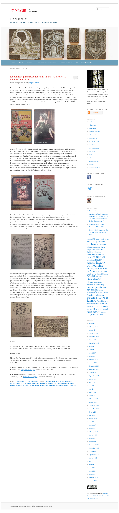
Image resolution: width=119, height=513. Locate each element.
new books (91, 289)
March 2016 (92, 395)
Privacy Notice (48, 506)
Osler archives (101, 292)
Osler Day (90, 295)
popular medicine (91, 303)
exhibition (99, 257)
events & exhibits (94, 131)
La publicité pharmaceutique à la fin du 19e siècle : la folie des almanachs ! (38, 78)
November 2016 (94, 369)
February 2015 (93, 432)
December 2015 (94, 405)
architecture (101, 241)
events (89, 257)
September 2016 (94, 376)
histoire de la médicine (48, 383)
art (100, 244)
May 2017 (92, 349)
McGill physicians (94, 280)
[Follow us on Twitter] (90, 191)
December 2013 (94, 445)
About (21, 63)
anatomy (94, 241)
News (90, 154)
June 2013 (92, 464)
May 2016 (92, 389)
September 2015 (94, 415)
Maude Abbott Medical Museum (97, 274)
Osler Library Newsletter (84, 63)
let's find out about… (95, 141)
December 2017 (94, 333)
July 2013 (92, 461)
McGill (91, 276)
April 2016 (92, 392)
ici (29, 104)
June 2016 (92, 386)
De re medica (18, 18)
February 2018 (93, 327)
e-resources (92, 128)
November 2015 (94, 409)
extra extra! (92, 135)
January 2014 (93, 441)
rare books (59, 385)
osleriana (91, 158)
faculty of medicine (95, 261)
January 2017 (93, 363)
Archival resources (66, 63)
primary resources (101, 303)
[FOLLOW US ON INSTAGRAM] (89, 202)
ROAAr (96, 311)
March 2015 (92, 428)
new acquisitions (94, 148)
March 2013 (92, 474)
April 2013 (92, 471)
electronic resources (95, 254)
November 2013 (94, 448)
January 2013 (93, 481)
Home (13, 63)
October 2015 (93, 412)
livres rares (44, 385)
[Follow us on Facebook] (89, 178)
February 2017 (93, 359)
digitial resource (98, 249)
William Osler (97, 314)
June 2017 (92, 346)
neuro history (98, 284)
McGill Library (39, 506)
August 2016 (93, 379)
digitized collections (94, 252)
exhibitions (91, 260)
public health (90, 306)
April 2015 (92, 425)
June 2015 (92, 422)
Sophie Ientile (34, 82)
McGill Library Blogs (16, 506)
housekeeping (93, 138)
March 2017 (92, 356)
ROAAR (91, 164)
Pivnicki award (102, 301)
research (90, 309)
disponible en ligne (28, 369)
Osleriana (97, 298)
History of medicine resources (46, 63)
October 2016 (93, 372)
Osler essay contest (96, 296)
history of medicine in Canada (97, 270)
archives (92, 244)
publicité (51, 385)
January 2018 (93, 330)
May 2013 (92, 468)
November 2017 (94, 336)
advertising (20, 383)
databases (97, 247)
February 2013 (93, 477)
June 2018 (92, 323)
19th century (56, 381)
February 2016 (93, 399)
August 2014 (93, 435)
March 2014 (92, 438)
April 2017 (92, 353)
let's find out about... (31, 381)
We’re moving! (93, 211)
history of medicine (17, 385)
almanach (35, 383)
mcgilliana (92, 145)
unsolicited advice (94, 168)
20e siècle (65, 381)
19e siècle (48, 381)
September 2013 (94, 454)
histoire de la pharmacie (65, 383)
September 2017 (94, 343)
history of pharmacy (32, 385)
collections (20, 381)
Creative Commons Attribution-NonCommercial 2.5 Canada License (98, 496)
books (91, 122)
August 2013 (93, 458)
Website (29, 63)
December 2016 (94, 366)
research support (94, 161)
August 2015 (93, 418)
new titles (92, 151)
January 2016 (93, 402)
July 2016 (92, 382)
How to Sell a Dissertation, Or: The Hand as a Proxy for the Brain (98, 232)
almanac (28, 383)
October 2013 (93, 451)
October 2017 (93, 340)
